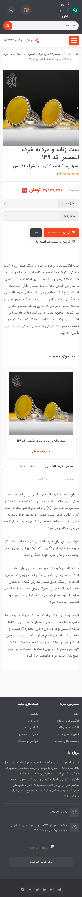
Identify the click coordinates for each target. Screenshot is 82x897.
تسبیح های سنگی (67, 734)
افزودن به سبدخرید (59, 232)
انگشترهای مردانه (67, 720)
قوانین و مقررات (27, 740)
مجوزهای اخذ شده (41, 861)
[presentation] (77, 108)
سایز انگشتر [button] (26, 466)
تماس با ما (31, 727)
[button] (26, 10)
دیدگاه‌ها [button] (42, 479)
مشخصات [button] (66, 479)
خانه (76, 714)
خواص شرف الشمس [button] (59, 466)
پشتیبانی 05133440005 (18, 40)
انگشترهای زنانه (68, 727)
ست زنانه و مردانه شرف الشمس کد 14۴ (41, 440)
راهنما (34, 714)
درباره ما (32, 720)
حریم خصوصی (28, 734)
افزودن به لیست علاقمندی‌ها (53, 241)
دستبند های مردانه (67, 740)
